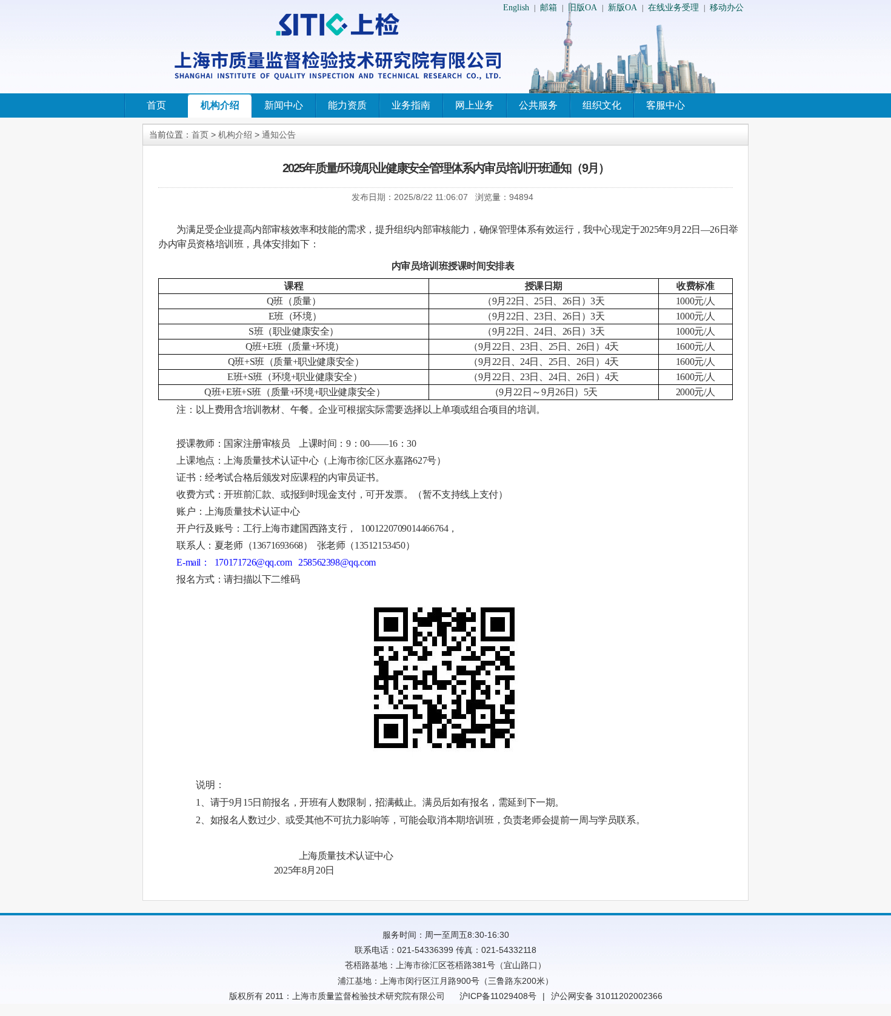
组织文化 (601, 105)
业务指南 (411, 105)
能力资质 (347, 105)
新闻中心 (283, 105)
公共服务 (538, 105)
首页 (156, 105)
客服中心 (665, 105)
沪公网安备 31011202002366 (606, 996)
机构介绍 (220, 105)
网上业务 (474, 105)
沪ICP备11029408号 (497, 996)
